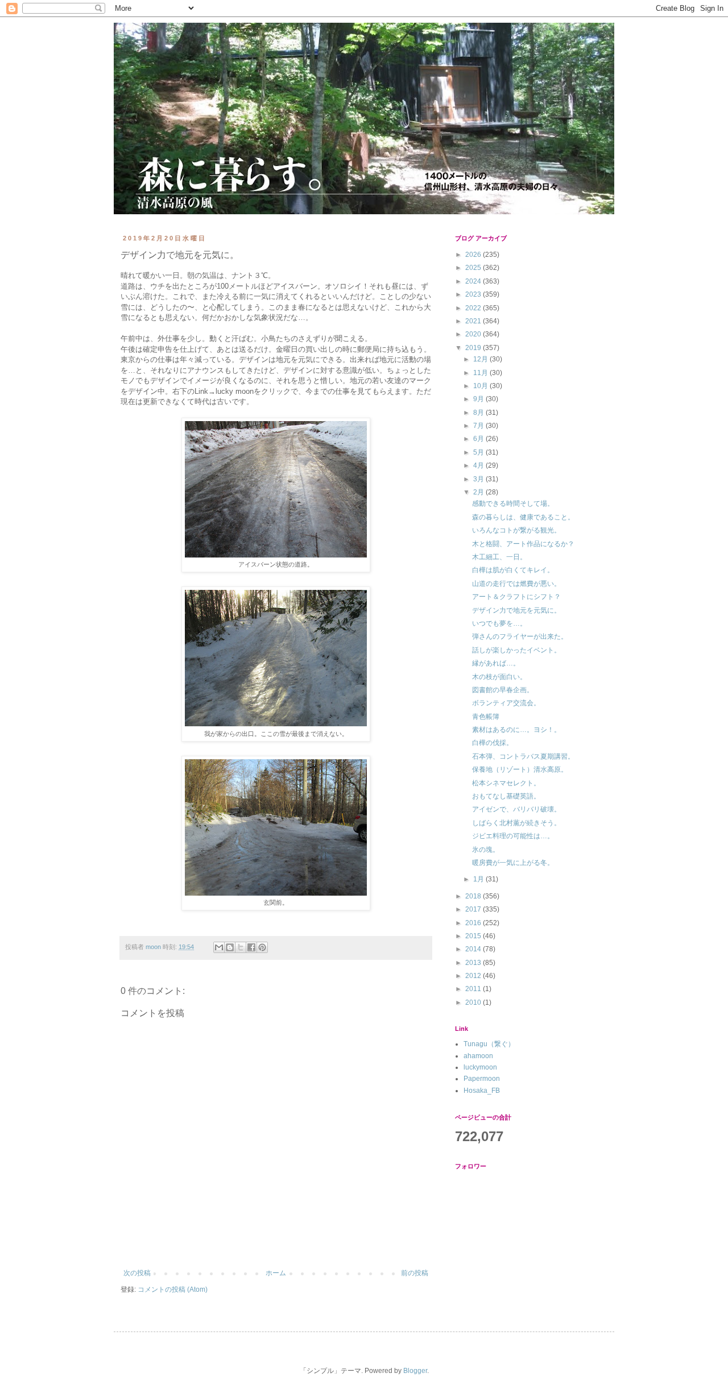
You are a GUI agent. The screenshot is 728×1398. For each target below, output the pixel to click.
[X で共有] (240, 947)
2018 (474, 896)
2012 (474, 976)
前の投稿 (414, 1273)
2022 (474, 308)
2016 (474, 923)
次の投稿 (137, 1273)
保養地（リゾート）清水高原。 (520, 769)
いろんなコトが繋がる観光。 (516, 530)
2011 (474, 989)
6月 (479, 439)
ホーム (276, 1273)
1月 (479, 879)
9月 (479, 399)
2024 (474, 281)
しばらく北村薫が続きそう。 (516, 823)
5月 (479, 452)
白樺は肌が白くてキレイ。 (513, 570)
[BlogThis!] (229, 947)
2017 (474, 909)
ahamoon (478, 1056)
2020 (474, 334)
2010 (474, 1002)
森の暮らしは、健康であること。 (523, 517)
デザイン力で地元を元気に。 (516, 610)
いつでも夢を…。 (499, 623)
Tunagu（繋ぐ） (489, 1044)
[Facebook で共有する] (251, 947)
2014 (474, 949)
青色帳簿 (485, 717)
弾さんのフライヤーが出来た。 (520, 636)
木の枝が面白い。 (499, 677)
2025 (474, 268)
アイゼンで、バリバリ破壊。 (516, 809)
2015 (474, 936)
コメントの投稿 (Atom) (173, 1289)
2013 (474, 963)
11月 (481, 373)
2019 (474, 348)
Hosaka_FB (482, 1091)
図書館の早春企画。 (502, 690)
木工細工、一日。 (499, 557)
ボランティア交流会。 (506, 703)
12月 (481, 359)
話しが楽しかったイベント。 (516, 650)
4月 (479, 465)
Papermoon (482, 1079)
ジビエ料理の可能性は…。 (513, 836)
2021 (474, 321)
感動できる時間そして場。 (513, 503)
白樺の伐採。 (492, 743)
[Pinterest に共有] (262, 947)
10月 (481, 386)
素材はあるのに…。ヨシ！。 (516, 730)
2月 (479, 492)
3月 (479, 479)
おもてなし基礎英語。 (506, 796)
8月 (479, 413)
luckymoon (480, 1067)
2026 (474, 255)
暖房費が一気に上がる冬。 (513, 863)
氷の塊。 (485, 850)
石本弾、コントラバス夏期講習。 (523, 756)
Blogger (415, 1371)
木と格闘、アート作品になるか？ (523, 544)
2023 (474, 294)
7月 (479, 426)
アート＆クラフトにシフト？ (516, 597)
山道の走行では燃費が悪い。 (516, 584)
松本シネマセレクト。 (506, 783)
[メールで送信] (219, 947)
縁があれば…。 (496, 663)
